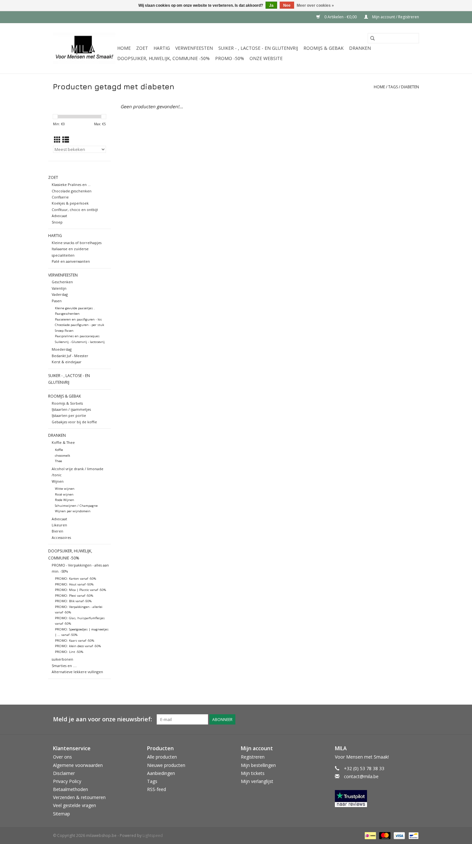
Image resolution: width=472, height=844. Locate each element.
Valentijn (59, 288)
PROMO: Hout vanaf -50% (74, 584)
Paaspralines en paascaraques (77, 336)
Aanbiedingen (161, 773)
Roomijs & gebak (323, 48)
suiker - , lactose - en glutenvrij (258, 48)
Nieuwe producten (166, 765)
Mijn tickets (253, 773)
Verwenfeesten (194, 48)
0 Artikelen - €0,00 (340, 17)
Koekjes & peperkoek (70, 203)
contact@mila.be (361, 776)
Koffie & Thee (63, 442)
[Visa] (398, 835)
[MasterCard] (384, 835)
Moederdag (62, 349)
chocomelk (62, 455)
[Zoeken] (372, 38)
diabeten (410, 87)
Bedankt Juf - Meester (70, 355)
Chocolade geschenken (72, 191)
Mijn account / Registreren (395, 17)
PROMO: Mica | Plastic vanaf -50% (80, 590)
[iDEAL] (370, 835)
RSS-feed (156, 789)
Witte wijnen (64, 489)
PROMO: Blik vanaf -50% (73, 601)
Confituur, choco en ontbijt (75, 209)
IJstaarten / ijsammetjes (71, 409)
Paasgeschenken (67, 314)
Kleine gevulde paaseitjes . (75, 308)
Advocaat (59, 215)
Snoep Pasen (64, 331)
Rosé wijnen (64, 494)
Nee (287, 5)
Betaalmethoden (70, 789)
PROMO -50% (229, 58)
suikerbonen (62, 659)
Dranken (360, 48)
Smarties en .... (64, 665)
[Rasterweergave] (57, 139)
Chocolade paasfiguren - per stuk (79, 325)
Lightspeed (153, 835)
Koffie (59, 450)
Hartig (161, 48)
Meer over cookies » (315, 5)
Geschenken (62, 281)
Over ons (62, 757)
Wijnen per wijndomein (73, 511)
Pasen (57, 300)
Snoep (57, 222)
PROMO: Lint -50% (69, 652)
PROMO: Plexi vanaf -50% (74, 595)
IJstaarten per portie (69, 415)
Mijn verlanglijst (257, 781)
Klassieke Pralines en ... (71, 184)
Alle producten (162, 757)
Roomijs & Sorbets (67, 403)
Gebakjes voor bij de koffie (74, 421)
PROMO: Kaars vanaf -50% (74, 640)
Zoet (142, 48)
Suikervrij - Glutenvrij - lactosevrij (80, 342)
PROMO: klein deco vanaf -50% (78, 646)
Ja (271, 5)
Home (124, 48)
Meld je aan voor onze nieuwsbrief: (102, 719)
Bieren (57, 531)
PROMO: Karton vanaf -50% (75, 578)
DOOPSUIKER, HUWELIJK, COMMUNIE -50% (163, 58)
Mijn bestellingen (258, 765)
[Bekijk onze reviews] (377, 798)
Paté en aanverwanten (71, 261)
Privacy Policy (67, 781)
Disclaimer (64, 773)
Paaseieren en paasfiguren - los (78, 319)
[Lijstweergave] (65, 139)
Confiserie (60, 197)
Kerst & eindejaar (67, 361)
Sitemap (61, 814)
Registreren (253, 757)
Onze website (266, 58)
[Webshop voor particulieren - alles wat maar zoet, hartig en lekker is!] (84, 48)
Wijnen (58, 481)
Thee (58, 461)
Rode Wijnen (64, 500)
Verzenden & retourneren (79, 797)
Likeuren (59, 525)
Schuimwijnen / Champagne (76, 506)
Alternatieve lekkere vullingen (77, 671)
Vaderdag (60, 294)
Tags (393, 87)
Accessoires (61, 537)
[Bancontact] (412, 835)
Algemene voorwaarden (78, 765)
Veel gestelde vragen (74, 805)
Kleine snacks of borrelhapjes (76, 242)
